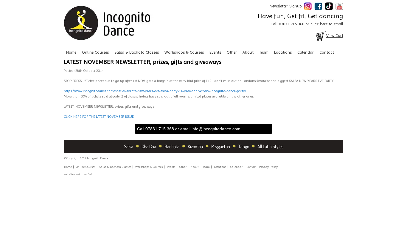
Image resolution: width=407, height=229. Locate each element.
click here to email (326, 23)
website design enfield (79, 174)
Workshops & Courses (184, 52)
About (248, 52)
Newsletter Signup (286, 6)
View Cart (334, 35)
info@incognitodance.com (216, 128)
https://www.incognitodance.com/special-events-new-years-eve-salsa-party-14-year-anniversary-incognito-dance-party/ (155, 91)
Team (263, 52)
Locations (283, 52)
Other (232, 52)
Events (215, 52)
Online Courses (95, 52)
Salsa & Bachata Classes (136, 52)
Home (71, 52)
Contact (326, 52)
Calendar (305, 52)
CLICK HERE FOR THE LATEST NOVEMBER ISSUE (99, 116)
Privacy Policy (268, 166)
